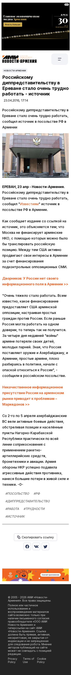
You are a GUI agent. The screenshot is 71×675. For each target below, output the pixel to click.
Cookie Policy (41, 660)
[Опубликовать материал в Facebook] (27, 546)
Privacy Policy (12, 660)
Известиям (29, 204)
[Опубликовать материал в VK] (36, 546)
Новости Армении (15, 70)
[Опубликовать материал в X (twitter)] (45, 546)
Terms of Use (28, 660)
